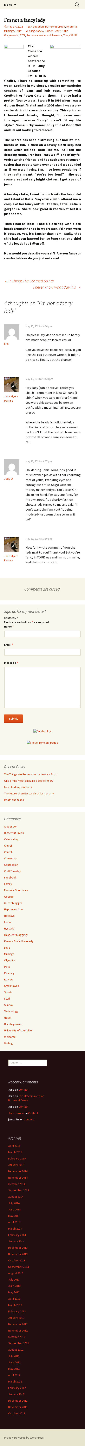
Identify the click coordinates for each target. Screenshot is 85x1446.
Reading (9, 973)
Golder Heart (52, 31)
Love (7, 947)
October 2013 (16, 1260)
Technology (11, 1011)
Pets (7, 967)
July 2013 (14, 1279)
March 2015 (15, 1152)
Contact (23, 1089)
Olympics (10, 960)
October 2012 (16, 1337)
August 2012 (15, 1349)
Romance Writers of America (44, 35)
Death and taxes (14, 800)
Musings (9, 31)
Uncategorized (13, 1024)
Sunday (8, 1005)
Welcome (10, 1037)
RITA (22, 35)
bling (32, 31)
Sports (8, 992)
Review (8, 979)
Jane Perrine (16, 1113)
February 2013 (17, 1311)
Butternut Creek (55, 26)
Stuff (18, 31)
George (9, 896)
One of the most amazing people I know (28, 781)
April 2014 (14, 1222)
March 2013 (15, 1305)
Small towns (11, 986)
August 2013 (15, 1273)
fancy (39, 31)
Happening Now (13, 909)
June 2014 (14, 1209)
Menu (8, 4)
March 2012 (15, 1381)
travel (7, 1017)
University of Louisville (18, 1030)
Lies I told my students (18, 787)
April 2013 (14, 1298)
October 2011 (16, 1413)
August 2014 (15, 1197)
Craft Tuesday (12, 871)
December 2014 (18, 1171)
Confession (11, 865)
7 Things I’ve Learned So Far (29, 280)
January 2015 (16, 1165)
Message (11, 663)
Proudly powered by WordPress (24, 1437)
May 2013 (14, 1292)
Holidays (9, 916)
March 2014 (15, 1228)
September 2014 (18, 1190)
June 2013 (14, 1286)
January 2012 (16, 1394)
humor (8, 922)
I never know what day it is (57, 287)
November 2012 (18, 1330)
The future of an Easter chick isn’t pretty (29, 793)
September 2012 (18, 1343)
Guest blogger (13, 903)
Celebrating (11, 839)
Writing (8, 1043)
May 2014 (14, 1216)
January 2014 (16, 1241)
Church (8, 845)
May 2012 (14, 1369)
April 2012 (14, 1375)
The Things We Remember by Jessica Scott (31, 774)
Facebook (10, 877)
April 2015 (14, 1146)
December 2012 (18, 1324)
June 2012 (14, 1362)
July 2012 (14, 1356)
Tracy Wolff (70, 35)
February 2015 (17, 1158)
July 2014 (14, 1203)
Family (8, 884)
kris (6, 344)
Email (8, 644)
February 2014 (17, 1235)
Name (9, 626)
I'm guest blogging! (16, 935)
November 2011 (18, 1407)
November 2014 (18, 1177)
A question (37, 26)
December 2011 (18, 1400)
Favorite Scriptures (16, 890)
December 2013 (18, 1248)
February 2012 (17, 1388)
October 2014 (16, 1184)
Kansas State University (18, 941)
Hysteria (71, 26)
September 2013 (18, 1267)
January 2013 (16, 1318)
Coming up (10, 858)
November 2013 (18, 1254)
